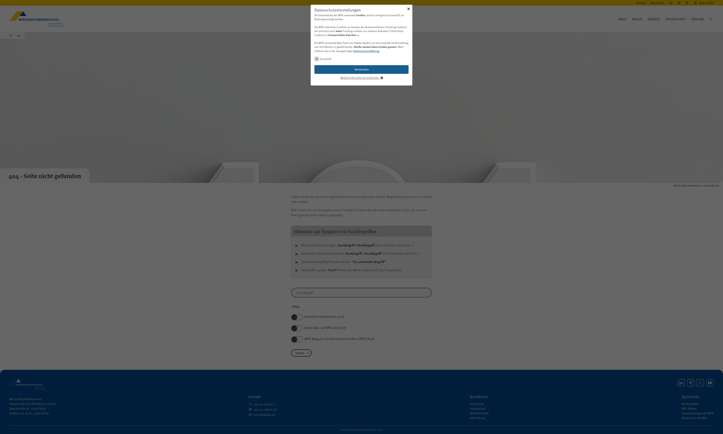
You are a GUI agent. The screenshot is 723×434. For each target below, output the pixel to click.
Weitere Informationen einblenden (360, 78)
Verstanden (361, 69)
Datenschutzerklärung (366, 51)
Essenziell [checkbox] (325, 59)
